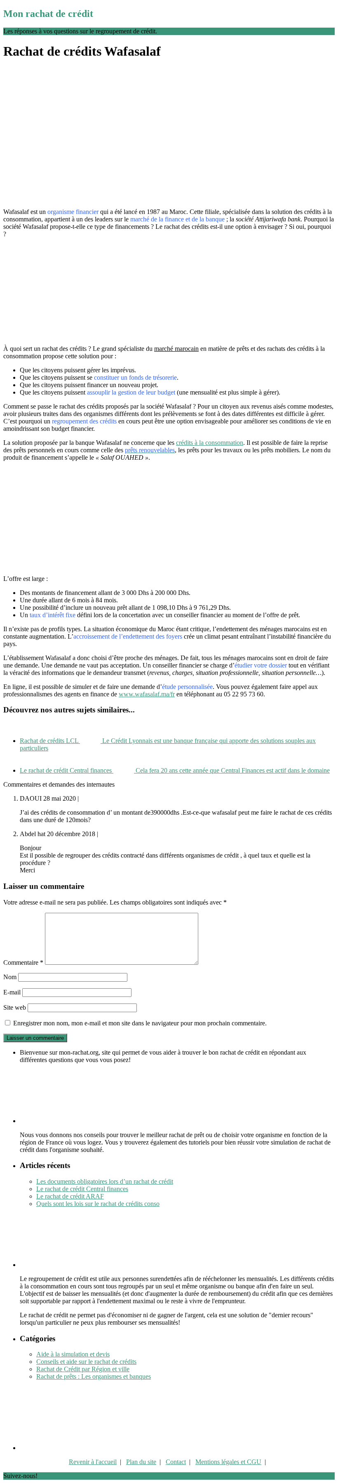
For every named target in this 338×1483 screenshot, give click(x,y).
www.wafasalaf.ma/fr (147, 694)
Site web (14, 1007)
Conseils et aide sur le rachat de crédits (86, 1361)
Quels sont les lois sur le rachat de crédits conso (98, 1203)
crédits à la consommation (209, 442)
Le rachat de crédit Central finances (82, 1188)
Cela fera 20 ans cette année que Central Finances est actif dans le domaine (175, 770)
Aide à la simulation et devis (73, 1354)
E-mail (12, 992)
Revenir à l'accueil (93, 1461)
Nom (9, 976)
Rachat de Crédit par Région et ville (82, 1369)
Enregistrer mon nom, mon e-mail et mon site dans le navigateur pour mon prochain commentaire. (140, 1023)
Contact (176, 1461)
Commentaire (23, 962)
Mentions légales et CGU (228, 1461)
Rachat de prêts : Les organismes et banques (93, 1376)
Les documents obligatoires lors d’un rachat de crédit (104, 1181)
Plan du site (141, 1461)
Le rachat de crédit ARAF (70, 1196)
